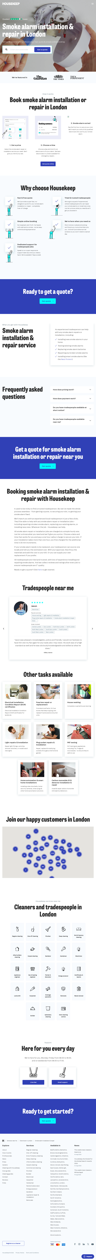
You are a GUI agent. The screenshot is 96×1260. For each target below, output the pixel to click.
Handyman (30, 1183)
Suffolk (62, 1213)
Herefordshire (63, 1174)
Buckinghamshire (61, 1153)
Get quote (46, 301)
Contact (5, 1177)
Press (4, 1162)
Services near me (12, 1141)
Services (30, 1145)
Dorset (57, 1165)
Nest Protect (66, 359)
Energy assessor (31, 1189)
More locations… (56, 1235)
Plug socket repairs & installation (42, 618)
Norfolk (53, 1189)
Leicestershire (63, 1180)
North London (71, 627)
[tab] (72, 389)
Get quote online (48, 164)
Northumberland (56, 1195)
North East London (58, 627)
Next (92, 628)
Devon (52, 1165)
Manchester (54, 1186)
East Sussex (54, 1168)
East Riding (64, 1165)
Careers (5, 1165)
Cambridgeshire (55, 1156)
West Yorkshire (55, 1228)
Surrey (52, 1216)
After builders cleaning (34, 1162)
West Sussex (54, 1225)
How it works (6, 1153)
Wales (52, 1219)
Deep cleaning (31, 1159)
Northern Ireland (56, 1192)
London (62, 1183)
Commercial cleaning (33, 1168)
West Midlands (55, 1222)
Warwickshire (59, 1219)
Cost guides (6, 1171)
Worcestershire (55, 1231)
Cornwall (53, 1159)
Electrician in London (26, 1141)
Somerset (53, 1210)
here (40, 569)
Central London (36, 627)
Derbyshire (60, 1162)
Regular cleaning (32, 1150)
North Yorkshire (55, 1198)
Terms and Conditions (32, 1253)
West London (50, 632)
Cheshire (65, 1156)
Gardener (29, 1192)
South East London (51, 629)
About (4, 1150)
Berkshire (63, 1150)
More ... (34, 621)
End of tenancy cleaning (34, 1156)
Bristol (52, 1153)
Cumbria (53, 1162)
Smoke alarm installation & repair (64, 618)
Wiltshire (64, 1228)
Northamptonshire (62, 1189)
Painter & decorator (33, 1186)
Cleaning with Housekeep (11, 1168)
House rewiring (36, 615)
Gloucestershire (60, 1171)
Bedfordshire (55, 1150)
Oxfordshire (54, 1204)
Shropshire (61, 1207)
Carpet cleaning (31, 1165)
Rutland (62, 1204)
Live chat (33, 1082)
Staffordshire (55, 1213)
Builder (28, 1174)
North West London (38, 629)
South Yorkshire (63, 1210)
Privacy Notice (20, 1253)
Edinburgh (62, 1168)
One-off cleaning (32, 1153)
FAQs (4, 1183)
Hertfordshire (55, 1177)
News (4, 1159)
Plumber (29, 1171)
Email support (63, 1082)
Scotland (53, 1207)
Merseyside (63, 1186)
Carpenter (29, 1180)
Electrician (35, 609)
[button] (72, 389)
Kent (62, 1177)
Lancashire (54, 1180)
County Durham (62, 1159)
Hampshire (54, 1174)
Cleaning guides (7, 1174)
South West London (38, 632)
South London (63, 629)
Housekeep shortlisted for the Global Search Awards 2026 (83, 1161)
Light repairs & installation (51, 615)
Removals (29, 1200)
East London (47, 627)
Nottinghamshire (56, 1201)
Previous (3, 628)
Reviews (5, 1180)
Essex (52, 1171)
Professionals (7, 1156)
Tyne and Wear (60, 1216)
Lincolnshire (54, 1183)
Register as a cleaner (13, 1243)
